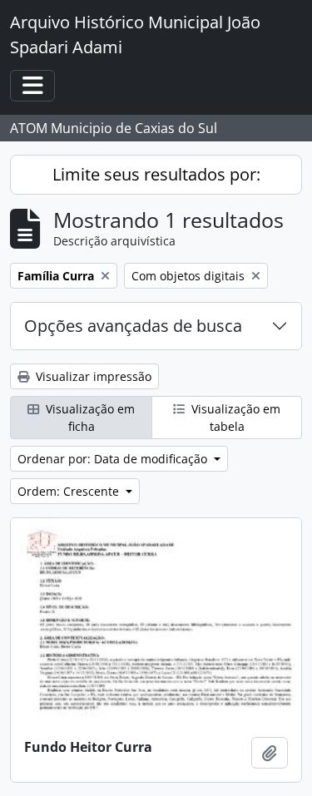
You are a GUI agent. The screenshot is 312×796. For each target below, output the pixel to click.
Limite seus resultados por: (156, 174)
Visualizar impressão (91, 376)
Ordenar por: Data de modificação (113, 459)
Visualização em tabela (234, 417)
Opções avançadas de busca (133, 325)
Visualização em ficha (88, 417)
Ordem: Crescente (69, 491)
